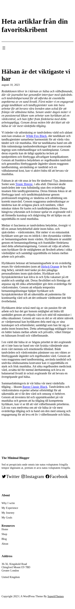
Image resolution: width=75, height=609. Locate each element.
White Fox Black (36, 136)
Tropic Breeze (23, 184)
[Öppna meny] (4, 48)
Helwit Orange (50, 266)
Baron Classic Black (34, 386)
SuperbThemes (56, 596)
